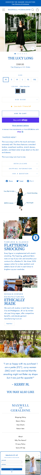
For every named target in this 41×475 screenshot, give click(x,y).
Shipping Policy (20, 417)
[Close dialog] (40, 452)
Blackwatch (23, 91)
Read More (9, 323)
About (20, 436)
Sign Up (11, 469)
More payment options (20, 125)
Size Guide (20, 99)
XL (28, 79)
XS (6, 79)
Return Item (20, 428)
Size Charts (20, 425)
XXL (34, 79)
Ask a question (20, 174)
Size (20, 75)
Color (20, 86)
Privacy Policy (20, 444)
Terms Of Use (20, 448)
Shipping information (20, 169)
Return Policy (20, 421)
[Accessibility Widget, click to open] (35, 237)
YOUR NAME (3, 460)
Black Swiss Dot (17, 91)
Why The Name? (20, 440)
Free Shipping (15, 67)
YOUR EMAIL (3, 464)
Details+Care (20, 164)
